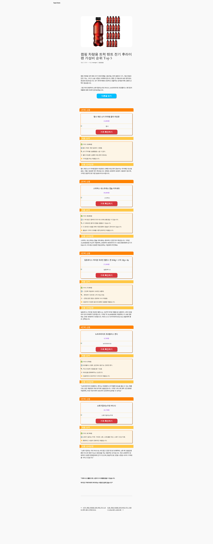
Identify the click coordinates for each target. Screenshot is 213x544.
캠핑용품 (101, 62)
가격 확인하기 (106, 132)
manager (94, 62)
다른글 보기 (107, 96)
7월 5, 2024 (84, 62)
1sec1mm (56, 3)
